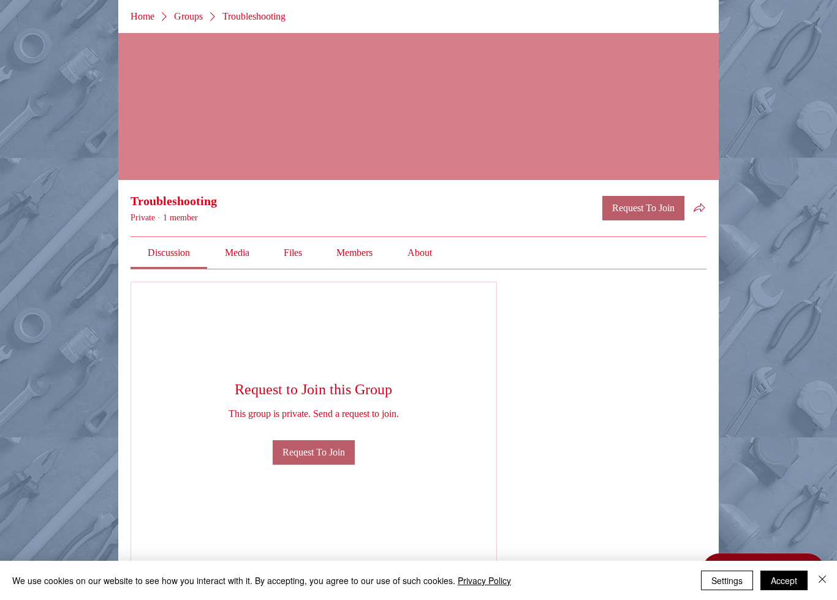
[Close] (822, 580)
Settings (727, 580)
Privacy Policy (484, 580)
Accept (784, 580)
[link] (169, 252)
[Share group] (699, 207)
